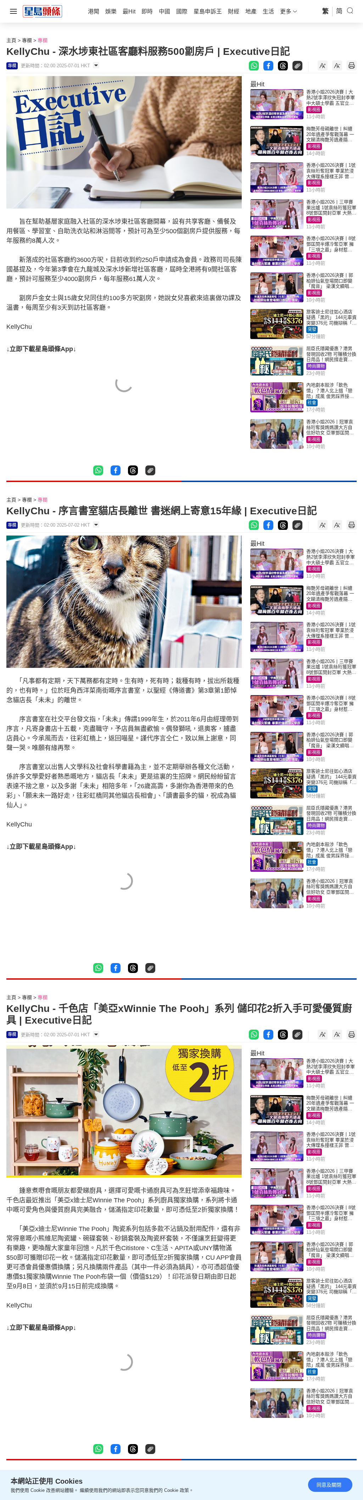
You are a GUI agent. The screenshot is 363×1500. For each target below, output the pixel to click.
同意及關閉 (329, 1485)
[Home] (42, 11)
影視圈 (314, 110)
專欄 (27, 40)
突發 (312, 329)
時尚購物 (316, 366)
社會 (312, 403)
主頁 (11, 40)
